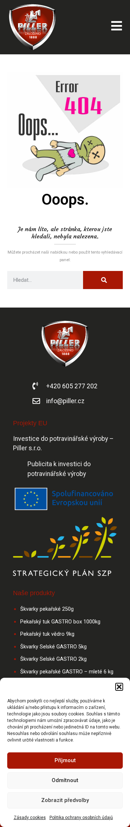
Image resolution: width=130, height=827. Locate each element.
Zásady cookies (30, 817)
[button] (119, 686)
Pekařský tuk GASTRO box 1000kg (60, 622)
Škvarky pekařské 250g (47, 609)
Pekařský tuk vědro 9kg (47, 634)
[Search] (103, 280)
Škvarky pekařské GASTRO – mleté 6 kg (66, 672)
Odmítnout (65, 780)
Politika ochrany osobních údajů (81, 817)
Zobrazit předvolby (65, 800)
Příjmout (65, 760)
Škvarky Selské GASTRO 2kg (53, 659)
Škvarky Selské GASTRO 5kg (53, 647)
